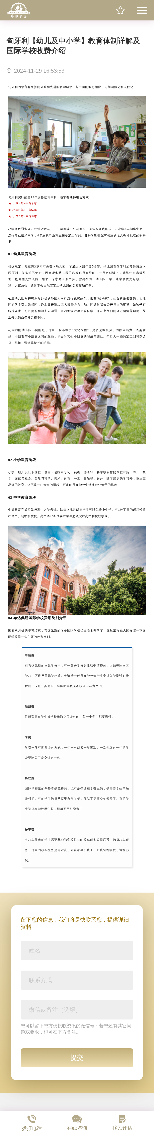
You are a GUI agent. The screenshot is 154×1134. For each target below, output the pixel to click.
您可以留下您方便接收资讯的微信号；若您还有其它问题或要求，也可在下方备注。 (76, 1029)
